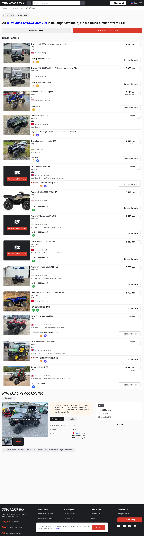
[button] (19, 268)
